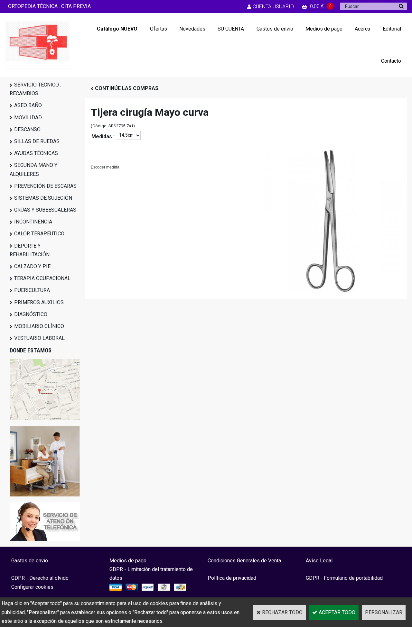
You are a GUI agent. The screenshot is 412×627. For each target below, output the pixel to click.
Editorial (392, 29)
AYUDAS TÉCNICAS (36, 153)
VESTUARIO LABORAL (39, 338)
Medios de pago (323, 29)
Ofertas (158, 29)
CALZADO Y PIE (32, 266)
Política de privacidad (232, 578)
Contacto (391, 61)
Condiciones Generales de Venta (244, 561)
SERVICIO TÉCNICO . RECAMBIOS (35, 89)
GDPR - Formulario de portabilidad (344, 578)
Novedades (192, 29)
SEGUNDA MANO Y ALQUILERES (33, 169)
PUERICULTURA (32, 290)
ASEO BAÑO (28, 105)
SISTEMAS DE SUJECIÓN (43, 198)
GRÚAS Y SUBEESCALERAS (45, 210)
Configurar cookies (32, 587)
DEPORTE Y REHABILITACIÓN (30, 250)
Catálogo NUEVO (117, 29)
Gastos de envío (275, 29)
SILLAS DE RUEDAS (37, 141)
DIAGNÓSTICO (30, 314)
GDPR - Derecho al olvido (40, 578)
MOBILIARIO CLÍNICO (39, 326)
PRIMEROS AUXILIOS (39, 302)
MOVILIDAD (28, 117)
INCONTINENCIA (33, 222)
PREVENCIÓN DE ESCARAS (45, 186)
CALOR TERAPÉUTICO (39, 234)
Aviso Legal (319, 561)
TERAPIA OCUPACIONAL (42, 278)
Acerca (362, 29)
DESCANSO (27, 129)
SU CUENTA (231, 29)
